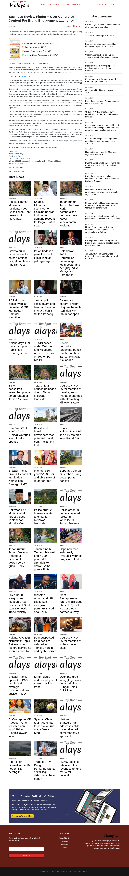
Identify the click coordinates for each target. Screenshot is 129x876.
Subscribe (26, 855)
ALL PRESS (66, 5)
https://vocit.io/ (20, 163)
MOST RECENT (54, 5)
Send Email (18, 156)
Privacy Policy (64, 841)
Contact (64, 848)
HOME (43, 5)
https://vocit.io (25, 76)
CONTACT (76, 5)
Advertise (64, 844)
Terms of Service (64, 838)
